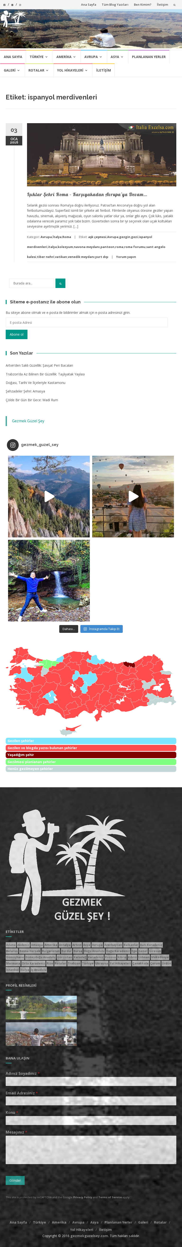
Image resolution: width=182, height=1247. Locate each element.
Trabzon (74, 963)
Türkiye (37, 56)
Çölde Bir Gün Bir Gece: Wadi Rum (32, 400)
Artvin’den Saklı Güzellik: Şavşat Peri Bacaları (39, 365)
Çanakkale (140, 963)
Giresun (155, 951)
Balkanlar (131, 945)
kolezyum (65, 247)
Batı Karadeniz (151, 945)
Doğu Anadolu (94, 951)
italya (52, 247)
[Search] (60, 283)
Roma (66, 237)
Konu (12, 1112)
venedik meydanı (81, 257)
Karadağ (80, 957)
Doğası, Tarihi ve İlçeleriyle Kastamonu (35, 382)
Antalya (65, 945)
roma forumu (135, 247)
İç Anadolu (38, 970)
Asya (115, 56)
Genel (143, 951)
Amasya (37, 945)
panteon (107, 247)
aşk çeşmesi (97, 237)
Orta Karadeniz (33, 963)
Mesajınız (16, 1132)
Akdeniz (23, 945)
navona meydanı (87, 247)
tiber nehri (45, 257)
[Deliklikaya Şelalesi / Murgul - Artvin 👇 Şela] (49, 580)
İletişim (162, 4)
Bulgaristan (51, 951)
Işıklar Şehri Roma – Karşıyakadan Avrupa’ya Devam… (87, 194)
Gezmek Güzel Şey (28, 420)
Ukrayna (101, 963)
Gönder (15, 1180)
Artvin (77, 945)
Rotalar (36, 70)
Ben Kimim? (142, 4)
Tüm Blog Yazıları (115, 4)
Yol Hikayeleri (70, 70)
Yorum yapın (126, 257)
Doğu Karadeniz (118, 951)
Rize (50, 963)
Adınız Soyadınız (23, 1073)
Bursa (77, 951)
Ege (134, 951)
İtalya (57, 237)
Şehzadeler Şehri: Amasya (25, 391)
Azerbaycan (113, 945)
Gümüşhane (15, 957)
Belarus (12, 951)
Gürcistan (64, 957)
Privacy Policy (82, 1197)
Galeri (10, 70)
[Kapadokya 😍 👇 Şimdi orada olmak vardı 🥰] (133, 496)
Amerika (64, 56)
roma (119, 247)
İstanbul (12, 970)
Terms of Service (110, 1197)
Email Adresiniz (22, 1093)
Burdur (66, 951)
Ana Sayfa (88, 4)
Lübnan (144, 957)
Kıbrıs (122, 957)
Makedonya (160, 957)
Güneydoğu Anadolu (40, 957)
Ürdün (166, 963)
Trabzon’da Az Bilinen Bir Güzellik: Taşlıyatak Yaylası (45, 374)
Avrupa (91, 56)
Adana (11, 945)
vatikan (61, 257)
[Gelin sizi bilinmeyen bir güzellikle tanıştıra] (49, 496)
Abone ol (16, 334)
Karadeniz (95, 957)
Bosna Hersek (29, 951)
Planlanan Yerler (149, 56)
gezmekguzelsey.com (89, 1235)
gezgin (124, 237)
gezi (134, 237)
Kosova (110, 957)
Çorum (155, 963)
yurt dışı (101, 257)
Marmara (13, 963)
